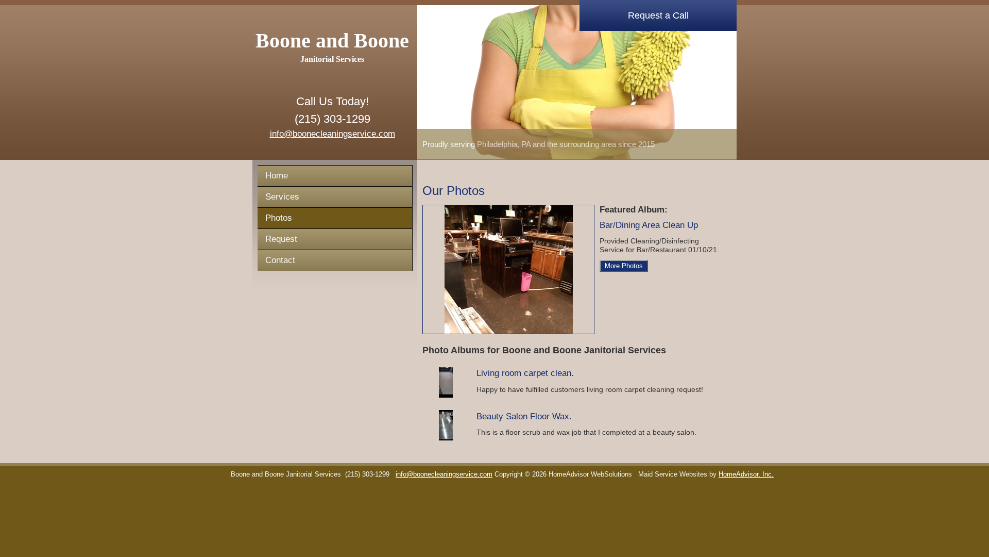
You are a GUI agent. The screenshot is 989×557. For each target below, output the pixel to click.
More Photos (624, 266)
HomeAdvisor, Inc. (746, 474)
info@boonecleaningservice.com (332, 134)
